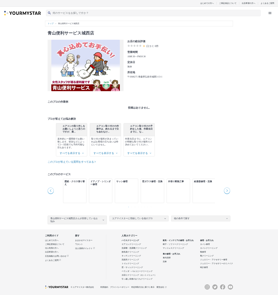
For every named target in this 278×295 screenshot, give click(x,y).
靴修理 (203, 252)
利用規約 (104, 287)
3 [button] (134, 206)
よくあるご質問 (267, 3)
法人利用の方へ (52, 248)
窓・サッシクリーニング (132, 267)
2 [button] (131, 206)
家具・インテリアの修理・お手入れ (178, 240)
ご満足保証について (227, 3)
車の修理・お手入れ (171, 254)
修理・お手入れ (207, 240)
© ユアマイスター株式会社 (82, 287)
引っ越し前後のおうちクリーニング (137, 279)
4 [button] (137, 206)
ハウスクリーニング (130, 240)
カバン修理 (205, 244)
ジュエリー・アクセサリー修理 (213, 260)
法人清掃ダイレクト (84, 248)
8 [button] (150, 206)
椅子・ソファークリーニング (175, 244)
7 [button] (147, 206)
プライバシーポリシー (119, 287)
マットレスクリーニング (173, 248)
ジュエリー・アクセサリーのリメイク (216, 263)
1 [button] (128, 206)
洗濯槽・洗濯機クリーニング (134, 248)
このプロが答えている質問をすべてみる (71, 161)
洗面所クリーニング (130, 260)
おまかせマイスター (84, 240)
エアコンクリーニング (131, 244)
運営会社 (160, 287)
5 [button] (140, 206)
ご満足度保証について (54, 244)
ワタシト (79, 244)
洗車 (165, 261)
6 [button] (144, 206)
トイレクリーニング (130, 263)
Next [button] (227, 191)
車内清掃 (167, 258)
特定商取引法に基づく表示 (142, 287)
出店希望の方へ (248, 3)
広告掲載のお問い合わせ (56, 256)
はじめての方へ (207, 3)
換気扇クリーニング (130, 252)
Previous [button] (51, 191)
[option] (71, 139)
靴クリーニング (207, 256)
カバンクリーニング (209, 248)
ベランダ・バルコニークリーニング (137, 271)
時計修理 (204, 267)
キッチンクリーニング (131, 256)
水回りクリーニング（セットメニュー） (139, 275)
